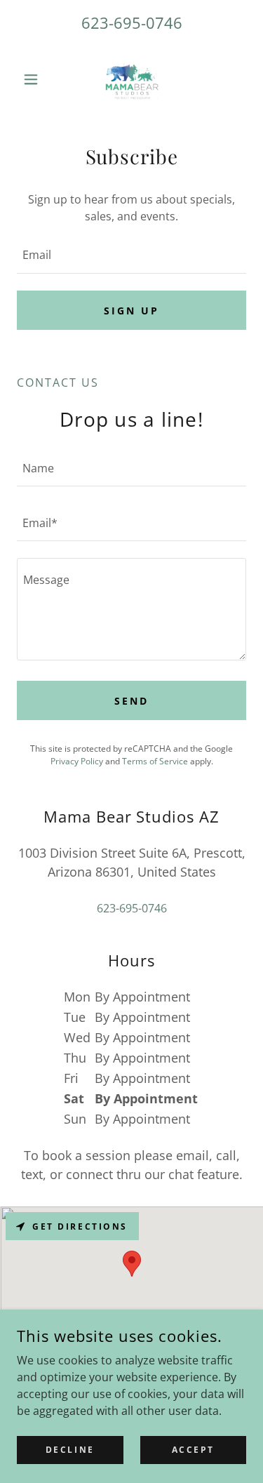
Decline (70, 1450)
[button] (34, 79)
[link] (132, 79)
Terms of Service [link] (155, 761)
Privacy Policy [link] (76, 761)
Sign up (131, 310)
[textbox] (131, 255)
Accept (193, 1450)
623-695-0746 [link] (131, 22)
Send (131, 700)
